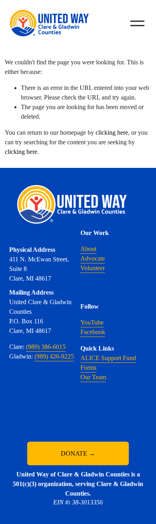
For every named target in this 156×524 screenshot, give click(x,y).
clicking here (112, 132)
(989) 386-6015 (46, 346)
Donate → (78, 453)
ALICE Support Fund (108, 358)
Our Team (93, 377)
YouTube (92, 322)
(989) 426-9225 (54, 356)
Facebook (92, 332)
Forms (88, 367)
